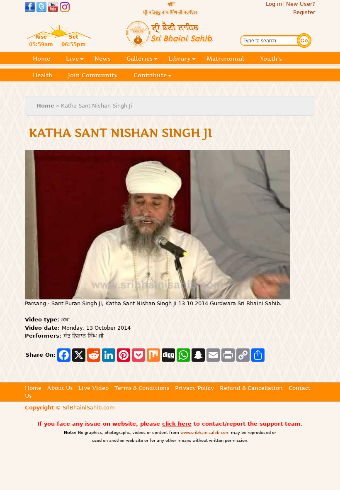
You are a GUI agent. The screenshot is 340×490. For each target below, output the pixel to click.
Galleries (139, 59)
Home (41, 58)
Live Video (93, 388)
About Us (60, 388)
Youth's (271, 58)
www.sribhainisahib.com (205, 432)
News (103, 58)
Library (179, 59)
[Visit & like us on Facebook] (30, 8)
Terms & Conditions (141, 388)
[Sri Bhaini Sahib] (170, 44)
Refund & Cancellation (251, 388)
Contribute (150, 75)
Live (72, 59)
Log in (274, 4)
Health (42, 75)
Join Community (93, 75)
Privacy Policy (194, 388)
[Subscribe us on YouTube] (53, 8)
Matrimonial (225, 58)
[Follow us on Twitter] (41, 8)
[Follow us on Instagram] (65, 8)
